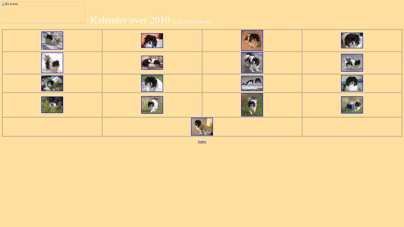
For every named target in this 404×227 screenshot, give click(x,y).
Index (202, 142)
